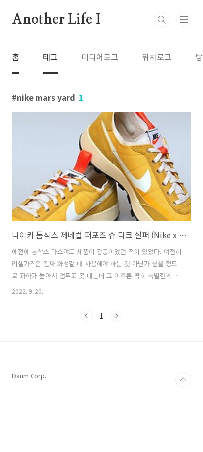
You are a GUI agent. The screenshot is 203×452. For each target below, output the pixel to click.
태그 (50, 57)
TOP (183, 380)
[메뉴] (183, 19)
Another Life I (56, 20)
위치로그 (156, 57)
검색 (161, 19)
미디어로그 (99, 57)
